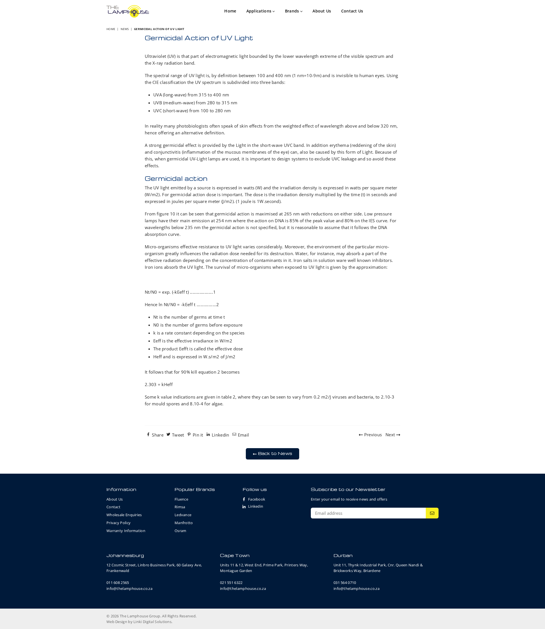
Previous (372, 434)
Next (390, 434)
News (125, 29)
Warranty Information (125, 530)
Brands (292, 11)
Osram (180, 530)
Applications (259, 11)
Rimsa (180, 506)
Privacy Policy (118, 522)
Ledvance (183, 514)
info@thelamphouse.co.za (129, 588)
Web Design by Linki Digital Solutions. (139, 621)
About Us (322, 11)
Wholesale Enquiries (124, 514)
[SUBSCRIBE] (432, 513)
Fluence (181, 499)
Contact (113, 506)
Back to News (274, 453)
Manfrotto (184, 522)
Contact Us (352, 11)
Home (230, 11)
